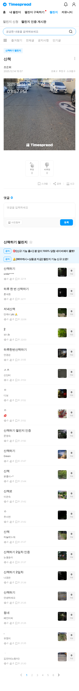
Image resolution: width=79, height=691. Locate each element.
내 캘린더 (15, 12)
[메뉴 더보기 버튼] (5, 40)
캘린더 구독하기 (34, 12)
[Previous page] (21, 675)
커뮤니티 (67, 12)
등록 (66, 222)
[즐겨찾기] (31, 242)
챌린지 (54, 12)
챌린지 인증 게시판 (33, 21)
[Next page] (58, 675)
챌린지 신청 (10, 21)
